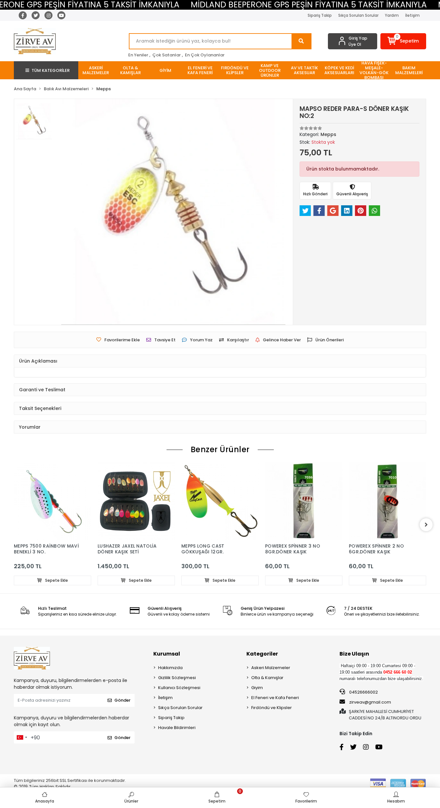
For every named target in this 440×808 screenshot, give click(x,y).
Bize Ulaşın (354, 653)
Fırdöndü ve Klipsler (271, 708)
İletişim (412, 15)
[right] (426, 525)
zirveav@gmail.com (370, 702)
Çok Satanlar (166, 55)
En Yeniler (138, 55)
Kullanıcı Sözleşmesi (179, 688)
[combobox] (21, 737)
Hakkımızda (170, 668)
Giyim (257, 688)
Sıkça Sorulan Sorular (358, 15)
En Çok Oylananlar (205, 55)
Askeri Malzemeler (270, 668)
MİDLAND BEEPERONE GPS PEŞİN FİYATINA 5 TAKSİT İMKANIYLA (309, 5)
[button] (403, 41)
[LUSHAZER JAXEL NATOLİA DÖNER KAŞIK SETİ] (136, 501)
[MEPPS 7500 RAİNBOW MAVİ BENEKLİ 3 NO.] (52, 501)
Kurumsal (166, 653)
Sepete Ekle (56, 580)
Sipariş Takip (320, 15)
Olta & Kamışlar (267, 678)
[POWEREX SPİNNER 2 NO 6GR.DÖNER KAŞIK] (387, 501)
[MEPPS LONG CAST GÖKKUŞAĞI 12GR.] (220, 501)
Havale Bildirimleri (177, 728)
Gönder (122, 700)
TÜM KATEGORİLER (51, 70)
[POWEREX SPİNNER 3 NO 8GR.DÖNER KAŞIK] (303, 501)
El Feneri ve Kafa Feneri (275, 698)
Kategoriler (262, 653)
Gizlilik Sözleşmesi (177, 678)
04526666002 (363, 692)
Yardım (392, 15)
